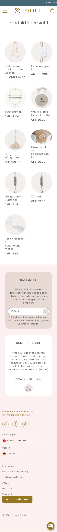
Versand (7, 494)
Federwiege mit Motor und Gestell (14, 70)
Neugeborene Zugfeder (14, 198)
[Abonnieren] (45, 311)
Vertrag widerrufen (17, 499)
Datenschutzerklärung (15, 471)
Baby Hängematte (13, 156)
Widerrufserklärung (13, 477)
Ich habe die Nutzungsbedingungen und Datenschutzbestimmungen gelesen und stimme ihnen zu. (29, 320)
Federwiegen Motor (40, 68)
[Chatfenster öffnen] (50, 526)
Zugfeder (37, 196)
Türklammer (13, 112)
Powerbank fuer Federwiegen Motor (40, 152)
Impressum (8, 466)
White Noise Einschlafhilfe (40, 113)
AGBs (5, 483)
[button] (4, 10)
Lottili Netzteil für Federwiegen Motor (15, 244)
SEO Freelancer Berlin (13, 530)
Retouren (7, 488)
